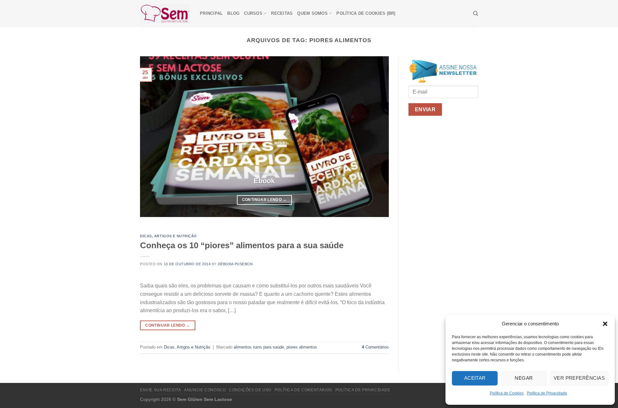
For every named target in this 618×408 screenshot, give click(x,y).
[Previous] (153, 137)
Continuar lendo (264, 200)
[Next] (375, 137)
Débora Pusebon (235, 264)
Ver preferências (579, 378)
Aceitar (475, 378)
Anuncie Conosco (205, 390)
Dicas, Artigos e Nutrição (168, 236)
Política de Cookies (507, 393)
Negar (524, 378)
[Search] (475, 13)
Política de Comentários (303, 390)
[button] (605, 324)
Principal (211, 13)
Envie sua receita (160, 390)
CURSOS (253, 13)
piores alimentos (301, 347)
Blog (233, 13)
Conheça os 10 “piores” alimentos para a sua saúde (241, 245)
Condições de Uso (250, 390)
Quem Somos (312, 13)
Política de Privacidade (547, 393)
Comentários (375, 347)
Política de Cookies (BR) (365, 13)
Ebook (264, 181)
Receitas (282, 13)
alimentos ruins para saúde (259, 347)
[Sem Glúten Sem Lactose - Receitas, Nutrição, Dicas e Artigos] (165, 13)
